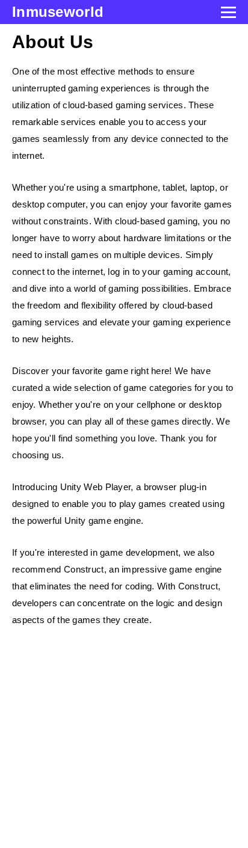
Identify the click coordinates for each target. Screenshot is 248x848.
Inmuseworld (58, 12)
